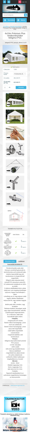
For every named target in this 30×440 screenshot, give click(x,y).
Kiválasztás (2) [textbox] (18, 74)
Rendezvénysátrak (15, 26)
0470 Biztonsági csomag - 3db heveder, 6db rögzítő (7, 252)
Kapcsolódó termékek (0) (14, 264)
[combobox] (20, 74)
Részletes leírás (10, 261)
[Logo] (13, 8)
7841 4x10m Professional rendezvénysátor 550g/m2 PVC (8, 241)
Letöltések (21, 261)
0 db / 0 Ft (24, 2)
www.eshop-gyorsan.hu (17, 385)
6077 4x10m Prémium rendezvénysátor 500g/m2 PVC (8, 247)
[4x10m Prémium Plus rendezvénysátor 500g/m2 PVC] (15, 101)
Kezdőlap (6, 26)
